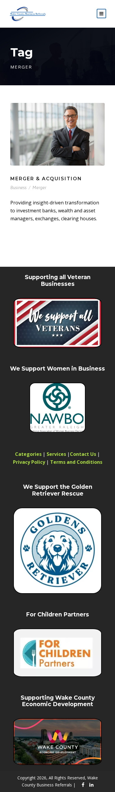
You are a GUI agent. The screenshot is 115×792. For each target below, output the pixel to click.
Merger (39, 187)
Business (18, 187)
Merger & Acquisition (46, 178)
